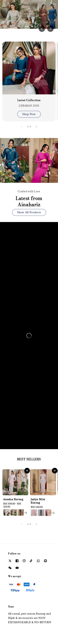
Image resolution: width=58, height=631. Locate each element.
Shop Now (29, 114)
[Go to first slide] (50, 28)
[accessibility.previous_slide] (21, 126)
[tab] (25, 26)
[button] (4, 5)
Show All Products (29, 212)
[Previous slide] (42, 28)
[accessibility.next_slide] (36, 126)
